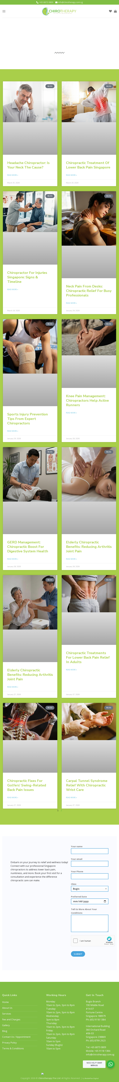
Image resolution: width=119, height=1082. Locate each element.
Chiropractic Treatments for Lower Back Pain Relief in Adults (88, 657)
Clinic (73, 884)
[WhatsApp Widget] (111, 1064)
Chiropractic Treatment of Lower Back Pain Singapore (88, 165)
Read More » (12, 175)
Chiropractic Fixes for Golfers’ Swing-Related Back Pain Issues (26, 785)
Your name (76, 846)
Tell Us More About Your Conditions (84, 911)
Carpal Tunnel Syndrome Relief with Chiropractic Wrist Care (86, 785)
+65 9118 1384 (102, 1050)
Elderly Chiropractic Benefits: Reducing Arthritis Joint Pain (89, 547)
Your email (76, 859)
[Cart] (115, 11)
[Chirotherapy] (59, 11)
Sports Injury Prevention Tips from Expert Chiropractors (27, 419)
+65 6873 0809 (46, 2)
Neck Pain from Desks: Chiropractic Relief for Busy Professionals (89, 291)
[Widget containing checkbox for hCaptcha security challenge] (93, 940)
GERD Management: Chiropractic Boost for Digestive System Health (27, 547)
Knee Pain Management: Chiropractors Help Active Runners (87, 400)
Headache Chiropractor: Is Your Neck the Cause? (28, 165)
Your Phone (77, 871)
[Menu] (4, 11)
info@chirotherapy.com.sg (70, 2)
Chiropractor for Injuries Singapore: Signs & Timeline (27, 277)
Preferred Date (79, 896)
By (90, 1078)
